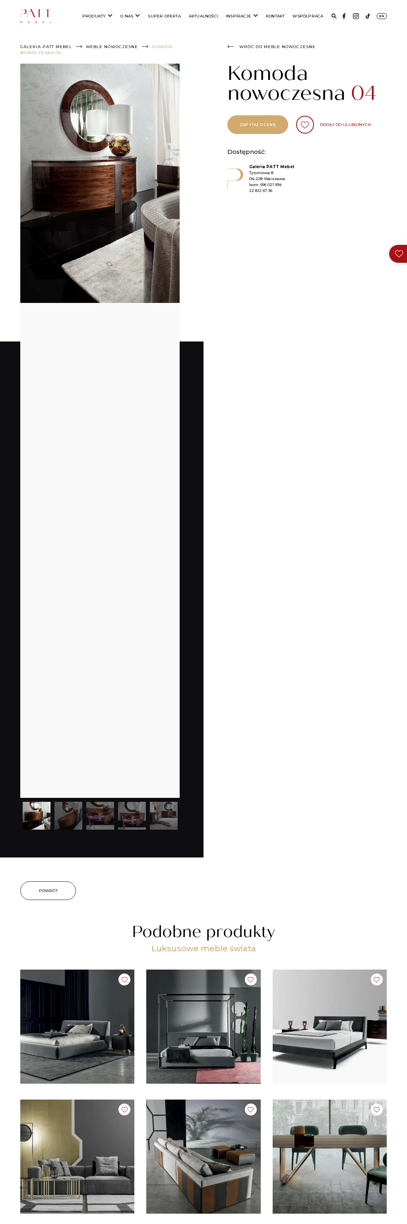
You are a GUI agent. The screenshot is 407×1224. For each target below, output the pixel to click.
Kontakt (275, 16)
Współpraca (308, 16)
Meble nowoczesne (112, 46)
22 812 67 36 (260, 190)
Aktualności (203, 16)
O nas (126, 16)
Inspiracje (238, 16)
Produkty (94, 16)
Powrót (48, 890)
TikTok (368, 16)
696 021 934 (270, 184)
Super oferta (164, 16)
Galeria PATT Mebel (46, 46)
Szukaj (334, 16)
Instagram (356, 16)
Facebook (344, 16)
